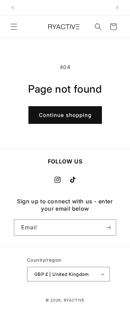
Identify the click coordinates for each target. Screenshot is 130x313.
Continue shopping (65, 115)
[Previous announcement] (12, 7)
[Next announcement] (117, 7)
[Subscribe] (108, 227)
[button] (13, 26)
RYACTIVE (74, 300)
